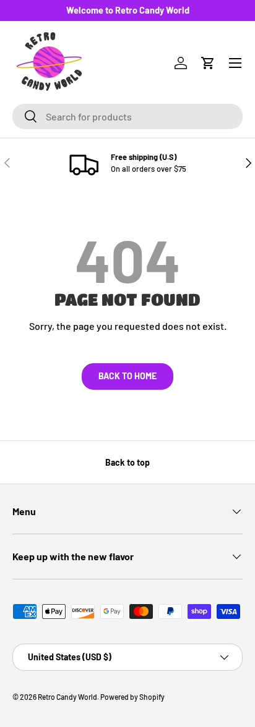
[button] (208, 63)
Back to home (127, 376)
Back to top (127, 462)
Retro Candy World (67, 696)
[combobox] (127, 116)
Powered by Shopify (132, 696)
